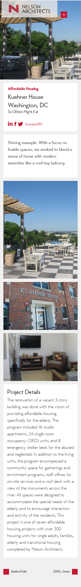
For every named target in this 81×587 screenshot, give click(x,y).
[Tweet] (20, 123)
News (11, 47)
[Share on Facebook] (15, 124)
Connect (13, 55)
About (12, 39)
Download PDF (34, 124)
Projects (13, 31)
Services (13, 23)
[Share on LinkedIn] (10, 123)
